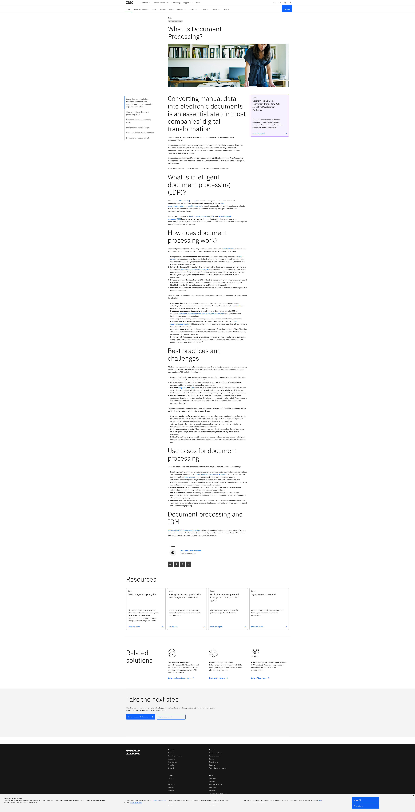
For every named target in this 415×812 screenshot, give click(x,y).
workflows (238, 306)
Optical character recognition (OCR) (195, 269)
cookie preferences (159, 800)
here (320, 800)
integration (182, 387)
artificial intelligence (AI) (187, 201)
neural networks (228, 249)
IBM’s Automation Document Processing (211, 474)
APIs (192, 387)
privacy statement (136, 803)
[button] (285, 2)
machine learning (194, 206)
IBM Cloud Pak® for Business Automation (184, 530)
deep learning (189, 477)
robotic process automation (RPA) (201, 216)
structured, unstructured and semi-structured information (201, 313)
